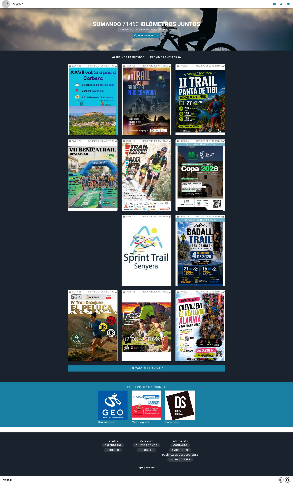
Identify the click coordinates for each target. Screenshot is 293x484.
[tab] (128, 57)
